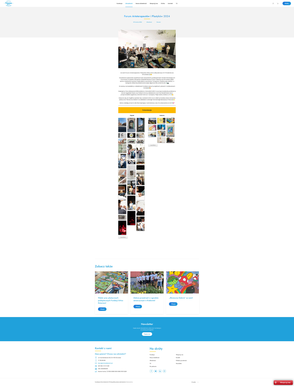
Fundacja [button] (119, 3)
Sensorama (129, 382)
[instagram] (164, 371)
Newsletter (179, 363)
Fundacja (152, 355)
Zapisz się (147, 334)
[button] (198, 382)
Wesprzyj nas (179, 355)
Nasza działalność (154, 357)
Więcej (102, 309)
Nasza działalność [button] (141, 3)
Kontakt (170, 3)
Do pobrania (153, 366)
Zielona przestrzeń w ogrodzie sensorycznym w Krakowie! (145, 299)
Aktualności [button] (129, 3)
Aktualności (149, 22)
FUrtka (287, 3)
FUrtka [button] (163, 3)
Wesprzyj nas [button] (154, 3)
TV (176, 3)
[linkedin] (160, 371)
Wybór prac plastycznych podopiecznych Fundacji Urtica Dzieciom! (110, 300)
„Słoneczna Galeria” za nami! (181, 297)
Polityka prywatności (181, 360)
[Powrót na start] (8, 3)
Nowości (159, 22)
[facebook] (151, 371)
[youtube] (155, 371)
